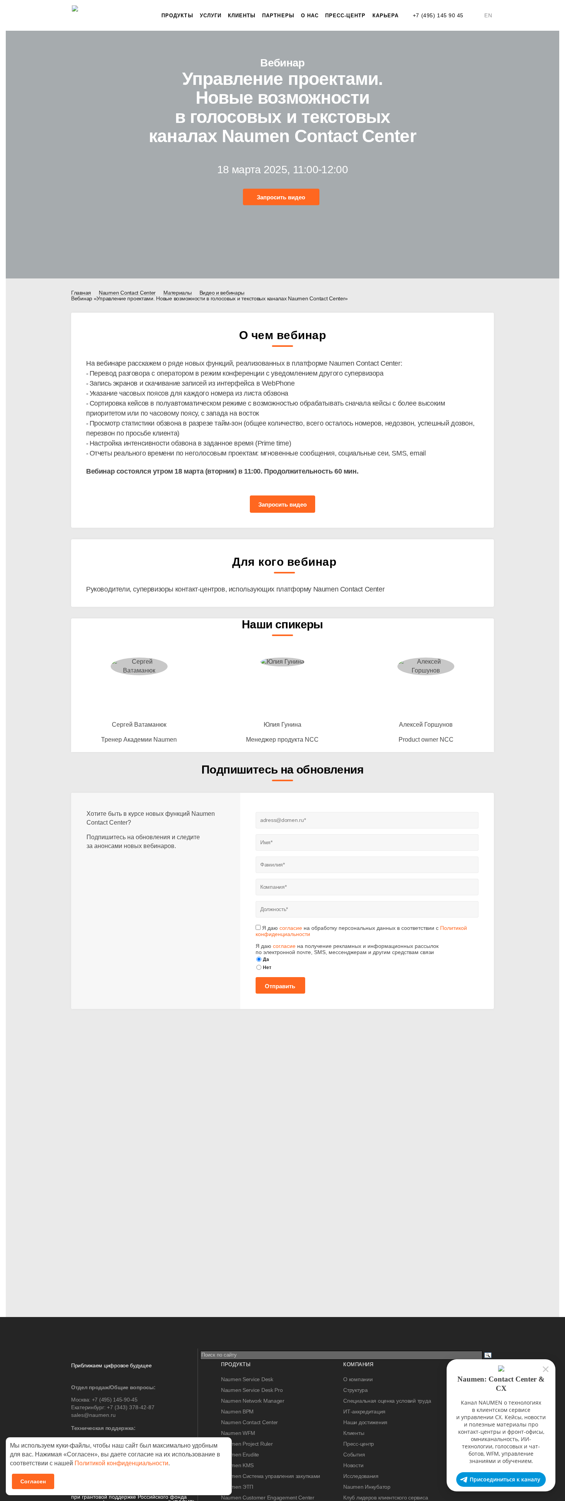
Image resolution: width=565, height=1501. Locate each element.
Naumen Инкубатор (367, 1486)
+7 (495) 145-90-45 (115, 1399)
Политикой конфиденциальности (121, 1463)
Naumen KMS (237, 1465)
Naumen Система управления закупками (270, 1476)
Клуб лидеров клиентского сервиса (385, 1497)
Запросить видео (281, 197)
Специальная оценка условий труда (387, 1400)
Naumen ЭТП (237, 1486)
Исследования (361, 1476)
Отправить (280, 986)
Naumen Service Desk (247, 1379)
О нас (310, 15)
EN (488, 15)
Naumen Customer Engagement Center (267, 1497)
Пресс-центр (345, 15)
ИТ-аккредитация (364, 1411)
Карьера (385, 15)
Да (266, 959)
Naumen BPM (237, 1411)
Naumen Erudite (240, 1454)
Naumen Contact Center (249, 1422)
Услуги (210, 15)
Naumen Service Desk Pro (252, 1390)
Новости (353, 1465)
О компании (357, 1379)
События (354, 1454)
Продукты (177, 15)
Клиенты (242, 15)
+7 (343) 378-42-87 (131, 1407)
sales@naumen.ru (93, 1415)
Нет (267, 967)
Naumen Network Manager (252, 1400)
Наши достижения (365, 1422)
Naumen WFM (238, 1433)
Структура (355, 1390)
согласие (290, 928)
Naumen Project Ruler (247, 1443)
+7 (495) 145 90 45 (438, 15)
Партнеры (278, 15)
